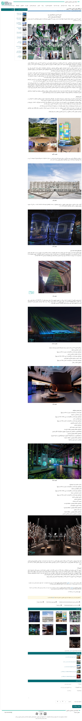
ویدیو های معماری (33, 5)
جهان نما (26, 5)
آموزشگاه (17, 5)
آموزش (39, 5)
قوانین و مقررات (76, 712)
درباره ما (13, 5)
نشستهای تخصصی (49, 5)
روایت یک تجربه (56, 5)
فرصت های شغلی (64, 5)
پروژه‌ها (69, 5)
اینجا (53, 597)
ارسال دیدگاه (77, 706)
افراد (73, 5)
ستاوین (68, 583)
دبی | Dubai (59, 605)
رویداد (43, 5)
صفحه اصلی (77, 5)
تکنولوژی (22, 5)
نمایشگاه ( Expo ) (40, 602)
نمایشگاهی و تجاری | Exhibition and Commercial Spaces (69, 602)
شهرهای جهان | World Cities (51, 602)
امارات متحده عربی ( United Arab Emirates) (71, 605)
